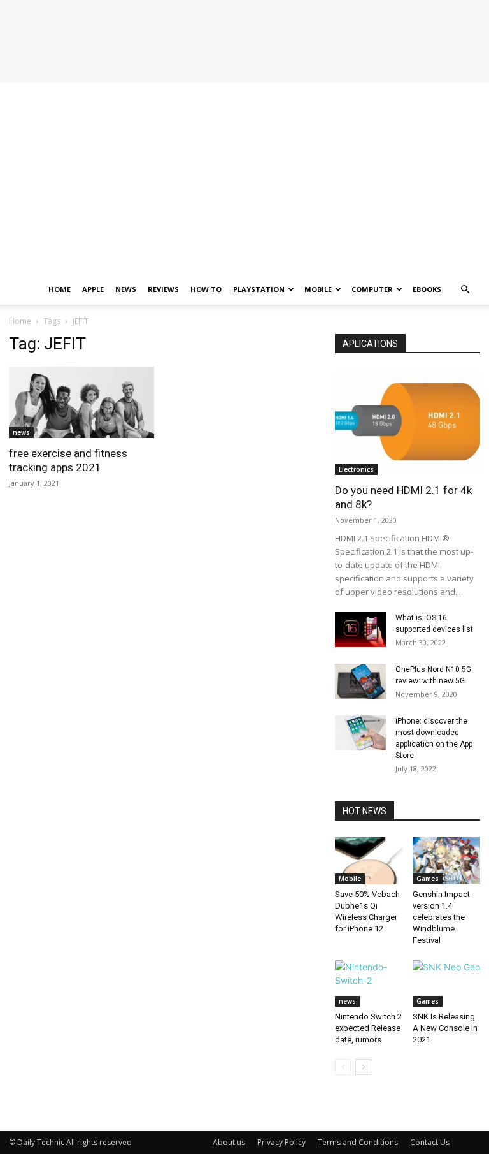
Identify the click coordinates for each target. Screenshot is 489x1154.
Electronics (356, 469)
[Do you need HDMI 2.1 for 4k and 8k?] (407, 422)
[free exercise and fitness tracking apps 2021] (81, 402)
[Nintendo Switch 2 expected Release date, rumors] (369, 983)
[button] (465, 290)
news (21, 432)
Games (427, 878)
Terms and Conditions (358, 1142)
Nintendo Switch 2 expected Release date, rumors (368, 1028)
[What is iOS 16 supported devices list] (360, 629)
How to (206, 289)
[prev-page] (343, 1067)
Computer (372, 289)
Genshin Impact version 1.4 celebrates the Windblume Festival (441, 917)
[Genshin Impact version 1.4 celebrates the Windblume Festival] (447, 860)
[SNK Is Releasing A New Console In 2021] (447, 983)
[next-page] (363, 1067)
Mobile (318, 289)
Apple (93, 289)
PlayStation (259, 289)
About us (229, 1142)
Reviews (163, 289)
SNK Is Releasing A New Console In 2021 (445, 1028)
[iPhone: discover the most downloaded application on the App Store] (360, 732)
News (125, 289)
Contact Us (430, 1142)
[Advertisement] (244, 178)
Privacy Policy (281, 1142)
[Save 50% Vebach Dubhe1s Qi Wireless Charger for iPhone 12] (369, 860)
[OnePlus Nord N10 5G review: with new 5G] (360, 681)
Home (59, 289)
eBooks (427, 289)
